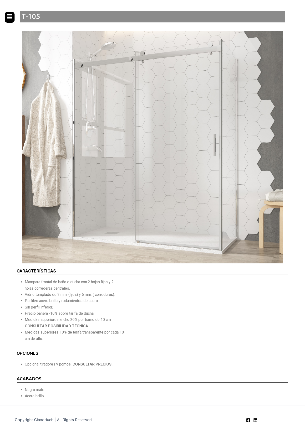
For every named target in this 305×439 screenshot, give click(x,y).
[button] (10, 17)
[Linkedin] (255, 420)
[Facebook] (248, 420)
